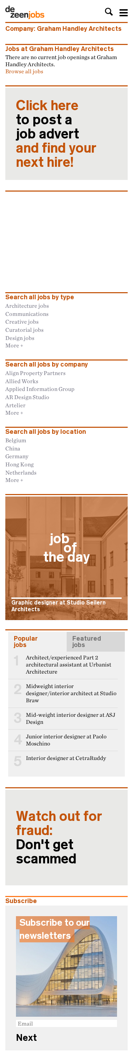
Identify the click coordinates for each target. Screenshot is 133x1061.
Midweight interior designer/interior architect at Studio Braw (71, 693)
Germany (16, 456)
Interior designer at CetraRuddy (66, 758)
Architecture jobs (27, 305)
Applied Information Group (39, 388)
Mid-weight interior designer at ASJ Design (70, 718)
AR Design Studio (27, 397)
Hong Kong (19, 464)
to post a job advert (56, 133)
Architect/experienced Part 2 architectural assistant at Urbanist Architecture (68, 664)
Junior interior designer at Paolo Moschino (66, 740)
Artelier (15, 405)
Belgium (15, 440)
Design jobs (19, 337)
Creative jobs (22, 321)
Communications (27, 313)
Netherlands (21, 472)
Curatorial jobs (24, 329)
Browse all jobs (24, 71)
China (12, 448)
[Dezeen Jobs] (24, 17)
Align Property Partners (35, 372)
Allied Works (21, 381)
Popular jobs (26, 641)
